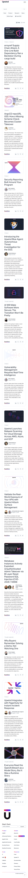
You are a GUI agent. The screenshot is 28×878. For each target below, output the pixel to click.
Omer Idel (10, 62)
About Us (16, 833)
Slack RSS (18, 16)
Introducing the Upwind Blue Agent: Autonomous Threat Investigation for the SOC (13, 243)
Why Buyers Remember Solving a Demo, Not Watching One (13, 644)
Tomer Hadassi (11, 652)
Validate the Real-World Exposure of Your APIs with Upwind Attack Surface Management (13, 501)
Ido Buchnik (14, 511)
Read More (7, 88)
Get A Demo (16, 845)
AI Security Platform (6, 836)
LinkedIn (4, 860)
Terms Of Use (17, 869)
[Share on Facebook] (20, 88)
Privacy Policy (17, 866)
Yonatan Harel (19, 587)
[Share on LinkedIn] (16, 88)
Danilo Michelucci (12, 253)
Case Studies (17, 842)
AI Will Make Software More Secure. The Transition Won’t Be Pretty (13, 310)
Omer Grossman (11, 319)
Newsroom (16, 848)
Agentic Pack (5, 839)
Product (10, 13)
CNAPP (3, 833)
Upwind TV (16, 857)
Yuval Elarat (10, 128)
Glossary (16, 863)
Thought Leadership (9, 301)
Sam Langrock (11, 189)
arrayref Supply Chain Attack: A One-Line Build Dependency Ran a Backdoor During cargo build (13, 52)
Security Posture (6, 845)
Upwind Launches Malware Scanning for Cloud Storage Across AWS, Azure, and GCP (14, 433)
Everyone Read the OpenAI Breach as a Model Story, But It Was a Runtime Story (14, 770)
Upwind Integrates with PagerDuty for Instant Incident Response (13, 704)
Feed (5, 13)
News (23, 13)
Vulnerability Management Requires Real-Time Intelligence (13, 371)
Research (17, 13)
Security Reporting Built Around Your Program (13, 182)
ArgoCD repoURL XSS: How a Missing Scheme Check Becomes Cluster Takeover (14, 119)
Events (15, 839)
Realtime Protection (6, 848)
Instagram (4, 866)
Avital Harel (10, 779)
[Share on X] (18, 88)
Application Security (6, 842)
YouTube (4, 863)
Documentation (17, 860)
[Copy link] (23, 88)
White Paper (10, 16)
